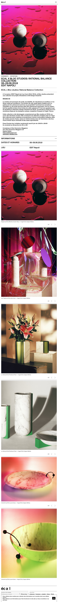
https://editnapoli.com (10, 133)
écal (5, 588)
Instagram (32, 594)
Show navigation (55, 2)
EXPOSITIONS (13, 76)
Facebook (38, 594)
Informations (8, 138)
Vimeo (48, 594)
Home (3, 2)
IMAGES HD (6, 99)
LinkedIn (43, 594)
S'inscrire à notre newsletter (6, 592)
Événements (4, 76)
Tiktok (52, 594)
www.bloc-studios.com (10, 134)
